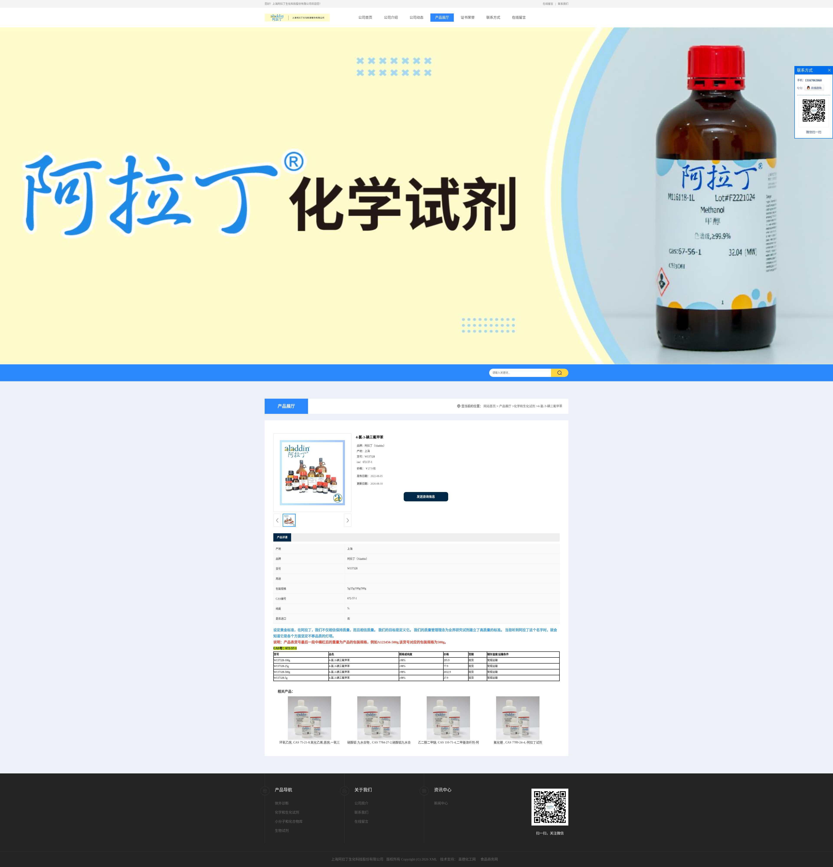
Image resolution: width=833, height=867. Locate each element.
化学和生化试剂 (524, 406)
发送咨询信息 (426, 496)
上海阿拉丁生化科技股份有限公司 (357, 859)
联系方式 (493, 17)
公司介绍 (391, 17)
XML (433, 859)
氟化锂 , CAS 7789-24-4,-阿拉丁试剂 (518, 742)
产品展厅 (442, 17)
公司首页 (365, 17)
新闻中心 (441, 803)
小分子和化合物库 (289, 821)
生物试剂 (282, 830)
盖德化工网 (467, 859)
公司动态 (416, 17)
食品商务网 (489, 859)
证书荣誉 (468, 17)
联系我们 (563, 3)
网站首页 (490, 406)
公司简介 (361, 803)
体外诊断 (282, 803)
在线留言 (548, 3)
